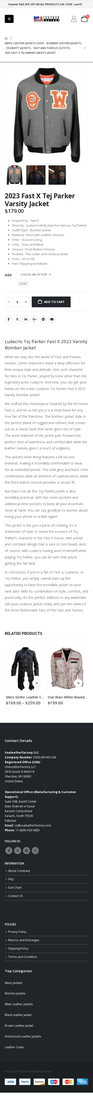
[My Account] (74, 19)
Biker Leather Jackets (19, 1004)
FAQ (11, 879)
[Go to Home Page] (6, 38)
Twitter (17, 319)
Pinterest (43, 319)
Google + (34, 319)
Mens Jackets (13, 983)
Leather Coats (14, 1047)
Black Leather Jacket (18, 1015)
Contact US (15, 896)
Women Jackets (15, 993)
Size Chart (15, 887)
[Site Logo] (46, 19)
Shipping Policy (18, 948)
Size (8, 275)
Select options (36, 683)
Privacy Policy (17, 932)
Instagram (35, 850)
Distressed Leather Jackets (23, 1036)
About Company (19, 871)
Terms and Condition (22, 957)
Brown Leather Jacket (19, 1025)
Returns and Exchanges (23, 940)
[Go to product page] (25, 668)
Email (52, 319)
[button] (9, 19)
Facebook (8, 319)
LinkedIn (26, 319)
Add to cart (54, 302)
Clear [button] (22, 283)
